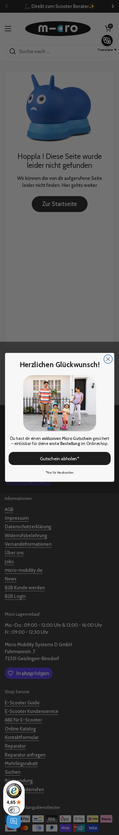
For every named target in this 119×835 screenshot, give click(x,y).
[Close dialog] (108, 359)
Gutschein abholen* (59, 459)
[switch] (14, 809)
